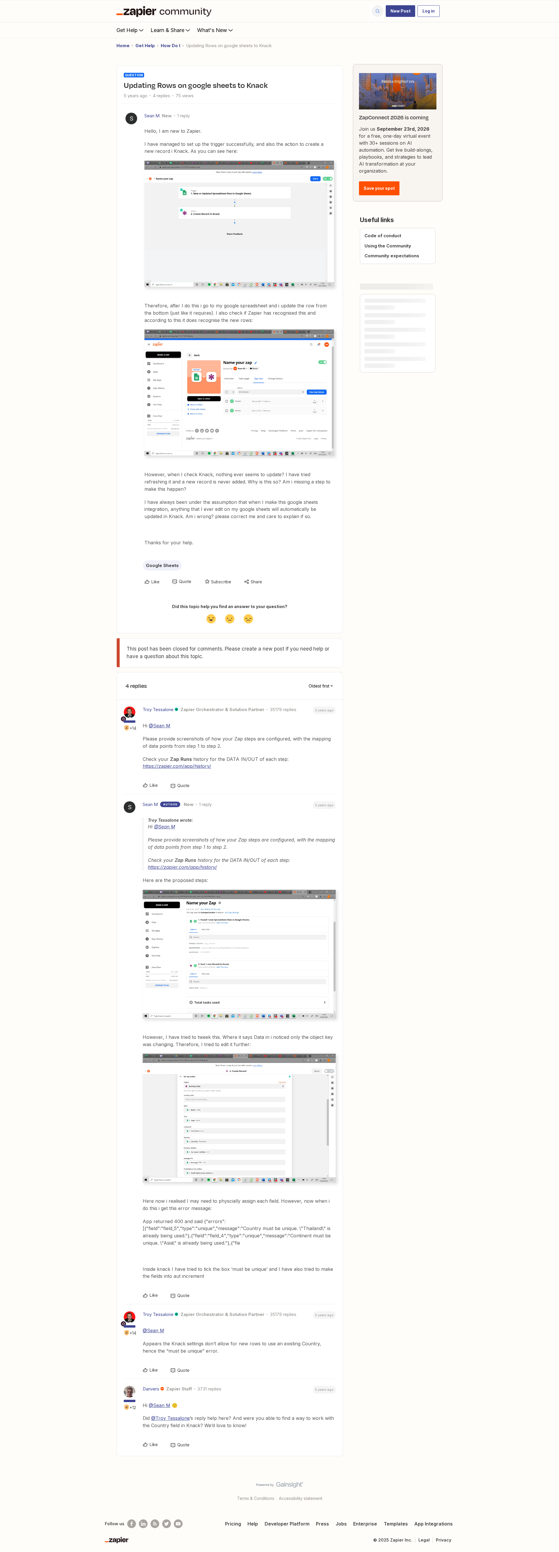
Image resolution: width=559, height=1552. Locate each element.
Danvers (151, 1389)
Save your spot (379, 188)
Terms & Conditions (255, 1498)
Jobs (341, 1524)
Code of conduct (383, 235)
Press (322, 1524)
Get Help (127, 30)
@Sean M (159, 726)
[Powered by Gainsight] (279, 1486)
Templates (396, 1524)
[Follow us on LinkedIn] (143, 1523)
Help (252, 1524)
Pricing (233, 1524)
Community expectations (392, 255)
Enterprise (365, 1524)
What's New (212, 30)
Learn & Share (167, 30)
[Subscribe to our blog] (155, 1523)
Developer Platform (287, 1524)
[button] (400, 11)
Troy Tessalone (158, 709)
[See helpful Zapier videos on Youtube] (178, 1523)
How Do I (170, 45)
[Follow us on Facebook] (131, 1523)
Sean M (152, 115)
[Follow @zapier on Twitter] (166, 1523)
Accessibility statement (300, 1498)
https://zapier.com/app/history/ (177, 766)
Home (123, 45)
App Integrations (433, 1524)
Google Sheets (162, 565)
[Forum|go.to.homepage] (165, 11)
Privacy (443, 1539)
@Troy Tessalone (170, 1418)
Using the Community (388, 246)
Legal (424, 1539)
